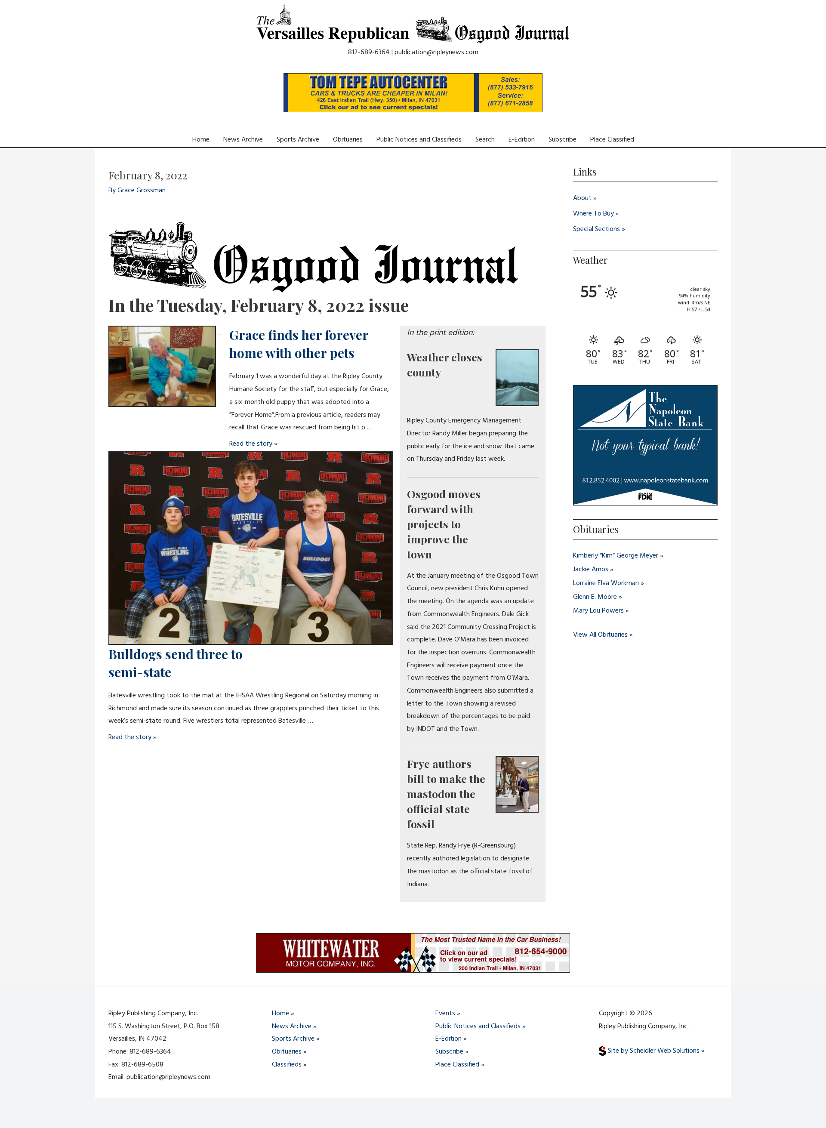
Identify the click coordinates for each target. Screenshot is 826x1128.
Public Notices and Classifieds (419, 139)
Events (445, 1013)
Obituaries (348, 139)
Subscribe (562, 139)
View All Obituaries (600, 635)
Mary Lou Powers (598, 610)
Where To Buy (593, 213)
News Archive (243, 139)
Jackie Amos (590, 569)
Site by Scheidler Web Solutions (653, 1051)
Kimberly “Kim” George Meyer (615, 555)
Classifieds (287, 1064)
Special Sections (596, 229)
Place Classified (612, 139)
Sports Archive (298, 139)
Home (201, 139)
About (582, 198)
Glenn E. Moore (595, 597)
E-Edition (522, 139)
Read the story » (253, 444)
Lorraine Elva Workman (606, 583)
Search (485, 139)
